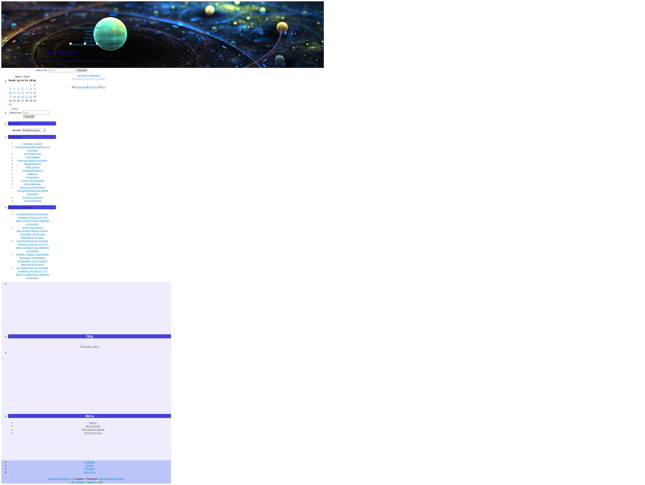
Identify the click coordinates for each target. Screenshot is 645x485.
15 (30, 92)
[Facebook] (79, 87)
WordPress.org (93, 432)
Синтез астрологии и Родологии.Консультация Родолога (32, 190)
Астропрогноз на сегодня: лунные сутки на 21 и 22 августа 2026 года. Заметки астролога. (32, 272)
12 (18, 92)
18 (14, 96)
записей (92, 426)
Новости (32, 173)
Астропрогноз (32, 153)
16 (34, 92)
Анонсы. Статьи (32, 143)
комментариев (93, 429)
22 (30, 96)
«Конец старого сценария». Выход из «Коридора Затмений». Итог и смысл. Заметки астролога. (32, 259)
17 (10, 96)
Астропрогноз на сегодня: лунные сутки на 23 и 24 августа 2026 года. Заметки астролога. (32, 245)
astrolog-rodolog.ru (88, 75)
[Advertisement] (89, 310)
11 (14, 92)
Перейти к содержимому (86, 27)
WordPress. (117, 478)
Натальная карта (32, 170)
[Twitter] (92, 87)
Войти (93, 422)
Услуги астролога (32, 197)
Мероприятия (32, 163)
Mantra (103, 478)
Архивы (17, 130)
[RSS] (101, 87)
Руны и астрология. (32, 180)
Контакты (89, 41)
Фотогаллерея (32, 200)
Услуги (90, 34)
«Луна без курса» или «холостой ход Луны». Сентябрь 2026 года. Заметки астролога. (32, 232)
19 (18, 96)
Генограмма (32, 157)
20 (22, 96)
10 (10, 92)
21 (26, 96)
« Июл (14, 108)
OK (82, 70)
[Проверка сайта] (89, 346)
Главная (89, 30)
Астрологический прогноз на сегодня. (32, 148)
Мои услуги (32, 167)
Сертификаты (32, 183)
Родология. (32, 177)
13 (22, 92)
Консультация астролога (32, 160)
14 (26, 92)
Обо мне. (89, 37)
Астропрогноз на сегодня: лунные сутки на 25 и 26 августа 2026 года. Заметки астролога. (32, 219)
